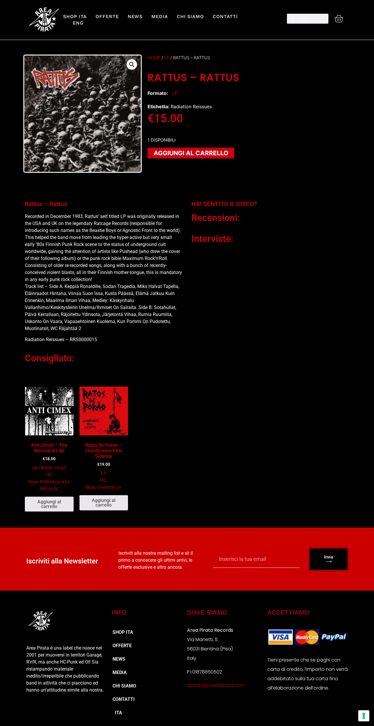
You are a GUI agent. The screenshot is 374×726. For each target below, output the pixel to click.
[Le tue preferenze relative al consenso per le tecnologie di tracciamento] (363, 715)
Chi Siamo (190, 16)
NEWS (135, 16)
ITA (117, 712)
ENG (75, 23)
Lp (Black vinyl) (49, 467)
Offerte (107, 16)
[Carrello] (338, 18)
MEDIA (159, 16)
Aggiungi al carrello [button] (49, 504)
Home (154, 57)
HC (49, 474)
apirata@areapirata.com (216, 685)
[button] (132, 64)
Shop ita (75, 16)
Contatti (225, 16)
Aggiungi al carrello (191, 153)
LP (166, 57)
